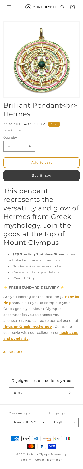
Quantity (10, 137)
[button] (9, 7)
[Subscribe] (69, 392)
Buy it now (41, 175)
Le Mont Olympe (38, 454)
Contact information (48, 459)
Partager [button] (15, 352)
